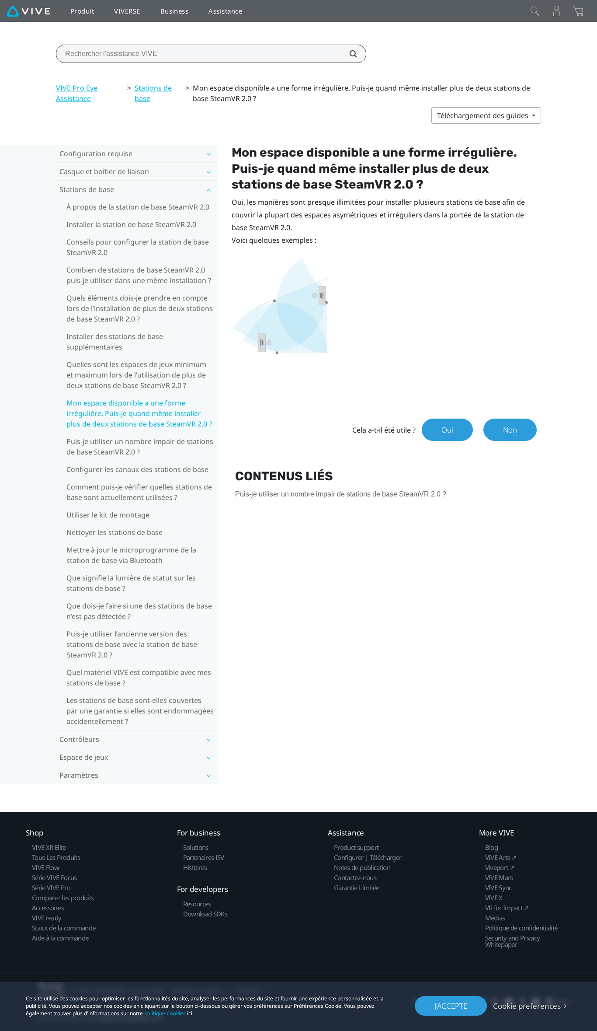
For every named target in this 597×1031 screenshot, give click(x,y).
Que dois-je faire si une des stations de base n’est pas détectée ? (139, 611)
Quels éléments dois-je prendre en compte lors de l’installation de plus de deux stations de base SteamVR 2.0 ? (139, 308)
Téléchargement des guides (483, 115)
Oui (447, 430)
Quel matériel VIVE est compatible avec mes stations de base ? (138, 678)
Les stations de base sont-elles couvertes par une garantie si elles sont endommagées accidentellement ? (140, 710)
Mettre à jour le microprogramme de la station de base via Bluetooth (131, 555)
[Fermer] (535, 11)
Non (510, 430)
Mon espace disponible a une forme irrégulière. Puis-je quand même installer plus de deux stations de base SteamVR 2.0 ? (139, 413)
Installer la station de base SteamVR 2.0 (131, 224)
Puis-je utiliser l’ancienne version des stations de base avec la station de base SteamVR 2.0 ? (131, 644)
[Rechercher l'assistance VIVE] (348, 54)
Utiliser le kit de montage (107, 515)
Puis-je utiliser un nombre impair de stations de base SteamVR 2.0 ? (139, 447)
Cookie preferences (527, 1006)
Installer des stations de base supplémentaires (114, 342)
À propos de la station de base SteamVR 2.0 (137, 207)
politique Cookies (165, 1013)
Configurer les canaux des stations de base (137, 469)
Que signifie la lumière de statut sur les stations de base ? (131, 583)
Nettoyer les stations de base (114, 532)
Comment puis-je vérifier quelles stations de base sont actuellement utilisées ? (139, 492)
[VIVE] (28, 10)
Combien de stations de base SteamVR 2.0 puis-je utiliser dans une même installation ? (138, 275)
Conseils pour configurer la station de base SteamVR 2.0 (137, 247)
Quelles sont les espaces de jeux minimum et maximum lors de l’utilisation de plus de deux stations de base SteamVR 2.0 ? (136, 375)
